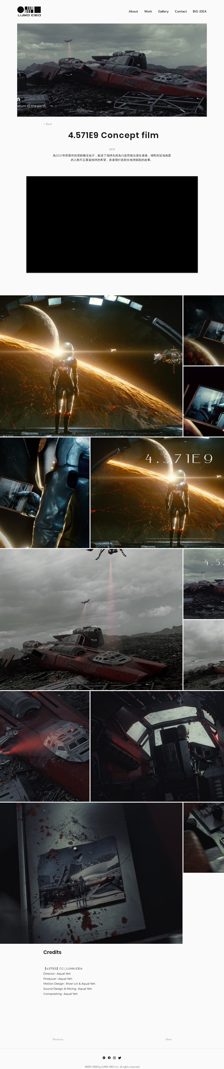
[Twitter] (119, 1058)
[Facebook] (109, 1058)
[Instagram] (114, 1058)
